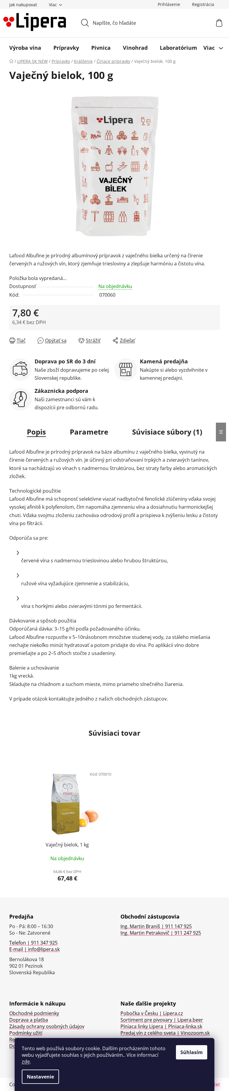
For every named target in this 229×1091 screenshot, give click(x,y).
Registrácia (203, 4)
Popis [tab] (36, 432)
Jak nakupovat (23, 4)
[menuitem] (25, 48)
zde (26, 1061)
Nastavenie (40, 1076)
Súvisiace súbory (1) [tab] (167, 432)
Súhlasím (191, 1052)
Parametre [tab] (89, 432)
